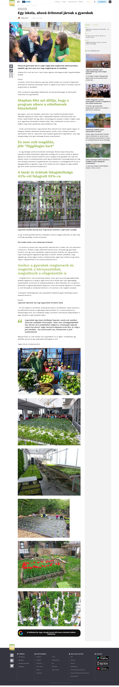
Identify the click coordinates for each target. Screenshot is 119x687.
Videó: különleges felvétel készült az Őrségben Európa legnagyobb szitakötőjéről (97, 161)
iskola (35, 5)
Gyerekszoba (55, 660)
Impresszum (74, 666)
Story (53, 656)
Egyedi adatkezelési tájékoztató (80, 673)
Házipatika (39, 673)
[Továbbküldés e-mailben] (11, 70)
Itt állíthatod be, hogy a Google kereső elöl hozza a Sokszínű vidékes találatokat (51, 633)
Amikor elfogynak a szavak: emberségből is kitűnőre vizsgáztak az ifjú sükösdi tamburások (98, 101)
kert (29, 5)
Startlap (38, 656)
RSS (72, 656)
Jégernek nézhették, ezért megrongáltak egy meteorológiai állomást (96, 71)
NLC (53, 663)
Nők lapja (54, 666)
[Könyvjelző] (11, 75)
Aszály (64, 1)
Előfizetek (102, 1)
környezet (21, 5)
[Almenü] (18, 2)
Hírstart (38, 660)
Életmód (22, 9)
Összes (95, 25)
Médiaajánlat (74, 676)
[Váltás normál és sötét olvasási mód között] (95, 2)
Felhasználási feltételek (78, 669)
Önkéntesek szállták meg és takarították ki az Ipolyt (95, 130)
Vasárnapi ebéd (73, 1)
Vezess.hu (39, 663)
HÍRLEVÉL (73, 660)
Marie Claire (55, 669)
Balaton (81, 1)
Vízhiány (58, 1)
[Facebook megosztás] (11, 66)
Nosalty (38, 669)
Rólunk (73, 663)
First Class (39, 666)
